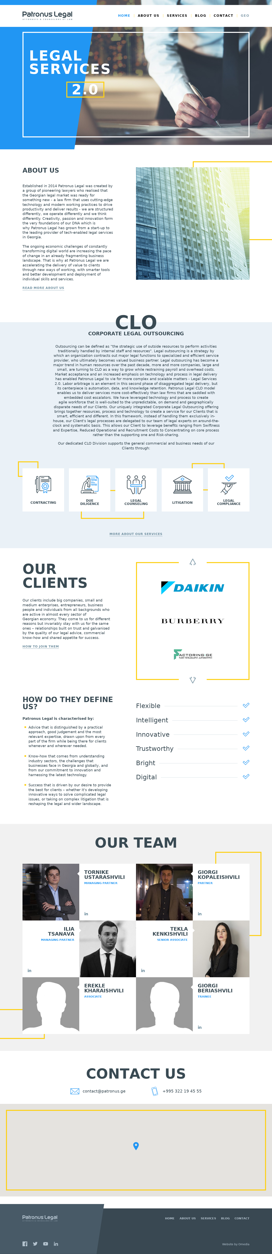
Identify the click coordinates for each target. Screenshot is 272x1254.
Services (177, 15)
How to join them (41, 646)
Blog (200, 15)
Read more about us (43, 288)
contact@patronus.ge (103, 1091)
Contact (223, 15)
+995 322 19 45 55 (181, 1091)
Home (124, 15)
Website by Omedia (235, 1244)
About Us (148, 15)
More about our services (136, 534)
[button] (136, 1146)
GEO (245, 15)
